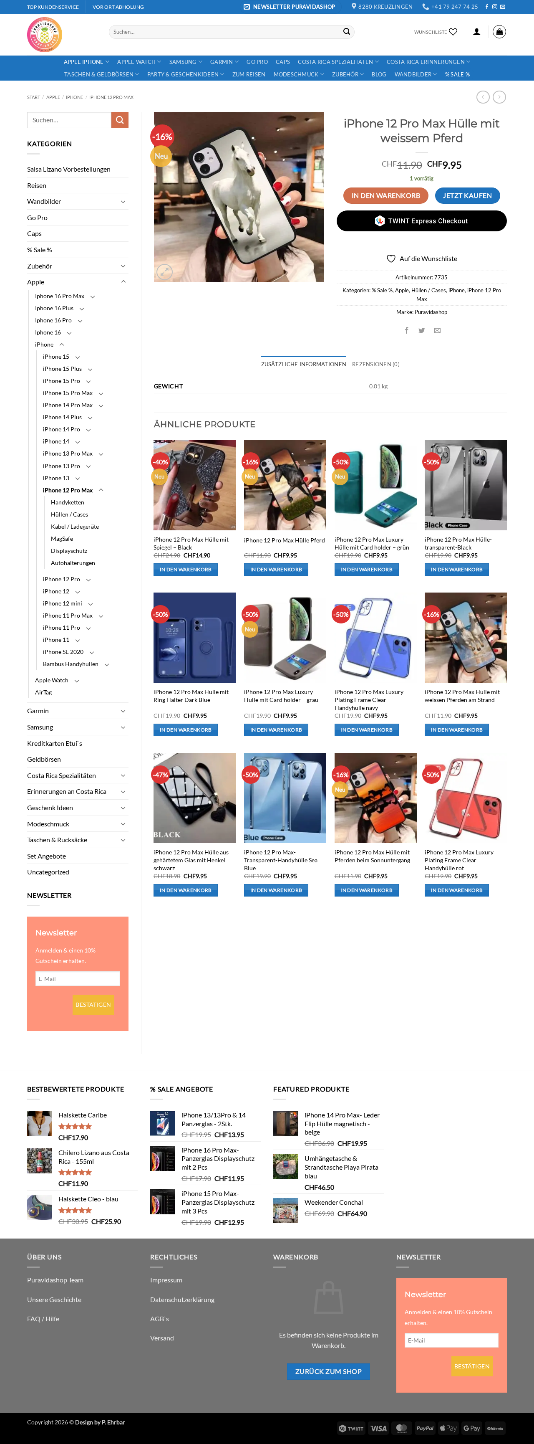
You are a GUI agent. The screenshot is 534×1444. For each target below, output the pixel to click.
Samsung (183, 61)
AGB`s (159, 1318)
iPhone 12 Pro (61, 579)
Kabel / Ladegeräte (75, 526)
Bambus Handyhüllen (70, 663)
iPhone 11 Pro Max (68, 615)
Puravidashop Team (55, 1280)
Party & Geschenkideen (183, 74)
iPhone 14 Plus (62, 417)
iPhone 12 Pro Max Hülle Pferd (284, 540)
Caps (283, 61)
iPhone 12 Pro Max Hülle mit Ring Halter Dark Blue (191, 695)
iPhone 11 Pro (61, 627)
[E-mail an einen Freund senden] (437, 331)
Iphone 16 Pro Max (59, 295)
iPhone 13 (56, 477)
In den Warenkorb (386, 195)
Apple (53, 97)
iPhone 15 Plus (62, 368)
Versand (162, 1338)
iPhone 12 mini (62, 603)
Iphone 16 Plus (54, 308)
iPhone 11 (56, 639)
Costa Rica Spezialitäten (335, 61)
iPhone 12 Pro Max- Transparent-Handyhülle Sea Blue (280, 860)
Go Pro (257, 61)
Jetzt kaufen (467, 195)
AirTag (43, 692)
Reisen (36, 185)
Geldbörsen (44, 759)
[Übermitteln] (347, 32)
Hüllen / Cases (69, 514)
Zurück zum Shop (328, 1371)
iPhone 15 (56, 356)
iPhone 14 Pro (61, 429)
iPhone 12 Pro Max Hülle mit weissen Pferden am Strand (462, 695)
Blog (379, 74)
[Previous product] (499, 97)
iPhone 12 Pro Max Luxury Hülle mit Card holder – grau (281, 695)
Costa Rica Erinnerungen (426, 61)
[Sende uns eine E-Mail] (502, 7)
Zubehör (345, 74)
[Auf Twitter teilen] (422, 331)
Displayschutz (69, 550)
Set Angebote (46, 856)
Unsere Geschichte (54, 1299)
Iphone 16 (48, 332)
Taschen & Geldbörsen (99, 74)
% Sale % (457, 74)
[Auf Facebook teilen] (407, 331)
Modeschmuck (296, 74)
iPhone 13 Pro (61, 465)
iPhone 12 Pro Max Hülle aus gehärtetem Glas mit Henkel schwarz (191, 860)
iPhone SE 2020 (63, 651)
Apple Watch (136, 61)
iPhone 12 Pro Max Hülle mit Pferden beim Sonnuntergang (372, 856)
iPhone (74, 97)
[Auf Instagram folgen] (494, 7)
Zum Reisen (249, 74)
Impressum (166, 1280)
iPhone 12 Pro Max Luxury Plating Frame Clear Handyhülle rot (459, 860)
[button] (291, 7)
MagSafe (62, 538)
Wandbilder (413, 74)
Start (33, 97)
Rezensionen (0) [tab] (376, 364)
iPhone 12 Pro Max (111, 97)
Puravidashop (431, 312)
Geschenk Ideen (50, 807)
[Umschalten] (123, 201)
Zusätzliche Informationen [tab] (303, 364)
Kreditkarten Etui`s (54, 743)
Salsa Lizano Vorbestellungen (69, 169)
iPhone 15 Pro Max (68, 392)
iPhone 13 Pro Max (68, 453)
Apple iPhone (84, 61)
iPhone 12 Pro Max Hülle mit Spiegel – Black (191, 543)
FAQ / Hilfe (43, 1318)
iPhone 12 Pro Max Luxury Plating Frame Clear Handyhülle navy (369, 699)
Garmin (221, 61)
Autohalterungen (73, 562)
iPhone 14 (56, 441)
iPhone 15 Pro (61, 380)
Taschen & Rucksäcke (57, 840)
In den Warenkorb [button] (186, 569)
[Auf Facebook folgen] (486, 7)
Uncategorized (48, 872)
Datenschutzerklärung (182, 1299)
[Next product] (482, 97)
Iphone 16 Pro (53, 320)
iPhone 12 (56, 591)
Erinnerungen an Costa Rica (66, 791)
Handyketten (67, 502)
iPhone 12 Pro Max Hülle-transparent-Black (458, 543)
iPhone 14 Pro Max (68, 404)
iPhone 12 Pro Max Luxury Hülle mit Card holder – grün (372, 543)
